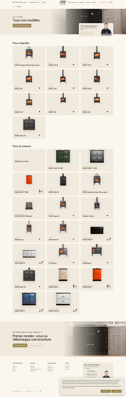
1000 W (32, 366)
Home (14, 6)
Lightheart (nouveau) (35, 369)
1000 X (14, 367)
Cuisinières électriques (21, 2)
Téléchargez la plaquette (23, 25)
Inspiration (81, 2)
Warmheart (33, 371)
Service (88, 2)
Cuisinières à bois (34, 2)
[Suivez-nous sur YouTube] (40, 391)
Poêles (43, 2)
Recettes (67, 366)
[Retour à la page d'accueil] (63, 3)
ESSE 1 (49, 366)
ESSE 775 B (51, 367)
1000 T (14, 366)
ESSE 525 (50, 369)
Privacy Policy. (114, 383)
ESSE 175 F (50, 371)
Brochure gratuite (36, 345)
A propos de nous (72, 2)
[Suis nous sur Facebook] (34, 391)
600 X (14, 371)
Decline (116, 391)
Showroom (104, 2)
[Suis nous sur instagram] (37, 391)
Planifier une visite (21, 345)
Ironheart (32, 367)
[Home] (13, 2)
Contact (94, 2)
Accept (105, 391)
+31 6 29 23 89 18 (88, 33)
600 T (14, 369)
